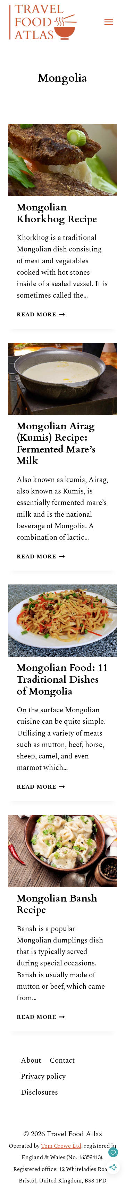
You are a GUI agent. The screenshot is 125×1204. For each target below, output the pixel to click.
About (31, 1060)
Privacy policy (43, 1076)
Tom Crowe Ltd (61, 1146)
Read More (41, 314)
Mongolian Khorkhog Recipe (57, 213)
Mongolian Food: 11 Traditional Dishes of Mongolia (62, 679)
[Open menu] (108, 22)
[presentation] (62, 160)
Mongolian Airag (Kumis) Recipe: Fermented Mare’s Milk (56, 444)
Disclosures (39, 1092)
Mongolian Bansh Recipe (57, 904)
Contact (62, 1060)
